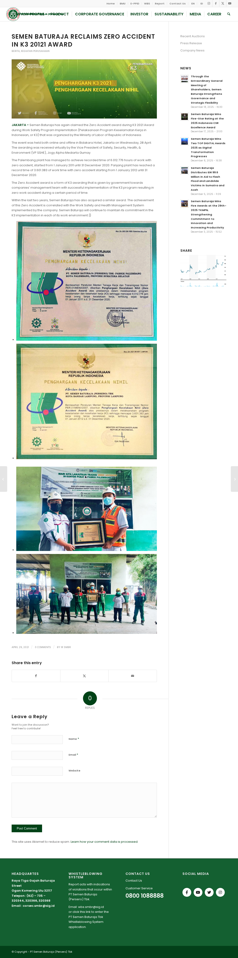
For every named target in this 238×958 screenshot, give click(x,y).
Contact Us (177, 3)
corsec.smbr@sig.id (39, 906)
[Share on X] (84, 676)
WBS (147, 3)
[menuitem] (110, 3)
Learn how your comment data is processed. (104, 841)
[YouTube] (198, 892)
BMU (123, 3)
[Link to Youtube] (229, 3)
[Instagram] (220, 892)
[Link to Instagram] (208, 3)
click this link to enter (88, 912)
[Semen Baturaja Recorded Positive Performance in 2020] (3, 479)
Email (73, 754)
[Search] (228, 14)
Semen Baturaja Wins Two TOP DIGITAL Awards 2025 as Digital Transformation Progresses (208, 147)
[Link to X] (222, 3)
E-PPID (134, 3)
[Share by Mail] (133, 676)
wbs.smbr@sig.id (91, 907)
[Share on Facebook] (36, 676)
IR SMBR (66, 647)
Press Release (191, 43)
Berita (16, 51)
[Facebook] (186, 892)
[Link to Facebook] (215, 3)
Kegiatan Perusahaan (35, 51)
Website (74, 770)
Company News (192, 50)
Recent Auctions (192, 36)
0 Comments (43, 647)
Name (74, 739)
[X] (209, 892)
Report (160, 3)
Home (110, 3)
